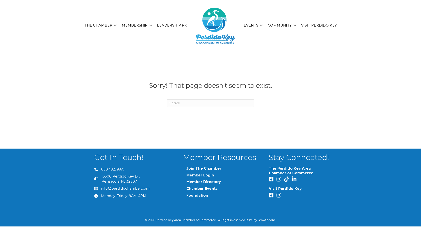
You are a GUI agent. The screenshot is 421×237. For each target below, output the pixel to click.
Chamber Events (202, 189)
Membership (135, 25)
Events (251, 25)
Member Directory (203, 182)
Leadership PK (172, 25)
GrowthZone (267, 220)
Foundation (197, 195)
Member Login (200, 175)
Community (280, 25)
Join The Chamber (203, 168)
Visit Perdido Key (319, 25)
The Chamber (98, 25)
